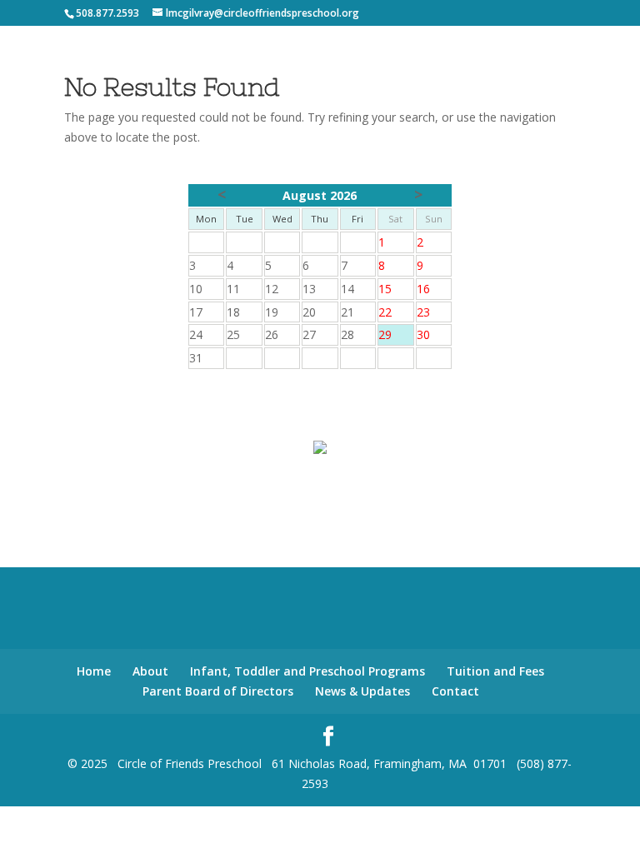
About (150, 671)
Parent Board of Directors (217, 691)
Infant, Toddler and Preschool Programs (307, 671)
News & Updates (362, 691)
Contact (455, 691)
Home (94, 671)
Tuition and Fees (495, 671)
